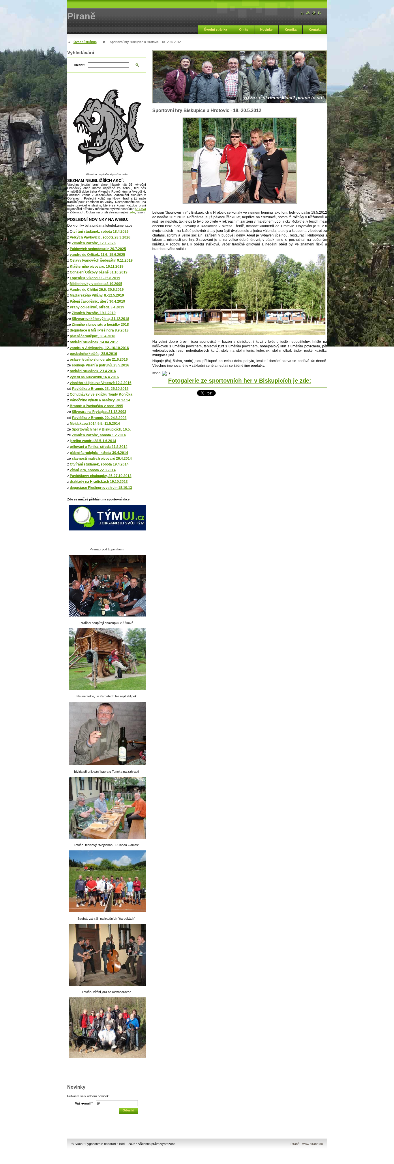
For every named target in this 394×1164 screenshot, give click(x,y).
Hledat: (79, 65)
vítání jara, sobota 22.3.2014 (93, 470)
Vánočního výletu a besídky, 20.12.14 (100, 400)
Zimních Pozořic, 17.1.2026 (94, 243)
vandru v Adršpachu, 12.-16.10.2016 (99, 348)
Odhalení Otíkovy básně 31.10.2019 (98, 272)
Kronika (291, 29)
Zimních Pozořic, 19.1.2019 (94, 313)
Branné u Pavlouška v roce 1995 (96, 406)
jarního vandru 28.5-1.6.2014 (93, 441)
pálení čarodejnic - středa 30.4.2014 (99, 453)
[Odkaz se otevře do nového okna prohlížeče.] (240, 161)
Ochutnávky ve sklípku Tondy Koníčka (101, 394)
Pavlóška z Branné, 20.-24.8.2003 (99, 418)
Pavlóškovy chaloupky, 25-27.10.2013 (101, 476)
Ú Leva (140, 209)
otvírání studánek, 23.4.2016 (93, 371)
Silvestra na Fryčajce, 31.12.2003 (99, 412)
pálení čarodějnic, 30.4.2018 (92, 336)
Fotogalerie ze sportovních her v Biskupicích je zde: (239, 380)
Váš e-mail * (84, 1103)
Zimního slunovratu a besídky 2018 (100, 325)
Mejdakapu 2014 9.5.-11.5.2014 (95, 424)
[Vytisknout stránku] (314, 13)
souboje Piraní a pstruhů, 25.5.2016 (100, 365)
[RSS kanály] (319, 13)
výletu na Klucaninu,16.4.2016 (94, 377)
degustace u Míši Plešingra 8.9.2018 (99, 330)
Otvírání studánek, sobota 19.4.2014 (99, 464)
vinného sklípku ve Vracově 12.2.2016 (101, 383)
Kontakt (315, 29)
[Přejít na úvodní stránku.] (302, 13)
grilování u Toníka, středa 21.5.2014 (98, 447)
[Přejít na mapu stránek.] (308, 13)
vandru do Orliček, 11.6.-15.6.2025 (97, 255)
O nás (243, 29)
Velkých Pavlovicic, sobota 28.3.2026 (100, 237)
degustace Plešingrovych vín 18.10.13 (101, 488)
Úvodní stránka (215, 29)
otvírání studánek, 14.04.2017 (94, 342)
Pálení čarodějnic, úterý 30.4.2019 (97, 301)
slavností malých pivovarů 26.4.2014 (102, 459)
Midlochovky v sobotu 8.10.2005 (96, 284)
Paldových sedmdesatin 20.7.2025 (98, 249)
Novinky (266, 29)
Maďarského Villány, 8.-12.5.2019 (97, 295)
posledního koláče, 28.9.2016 (93, 354)
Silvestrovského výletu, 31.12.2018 (100, 319)
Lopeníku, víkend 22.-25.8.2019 (95, 278)
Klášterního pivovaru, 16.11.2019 (96, 267)
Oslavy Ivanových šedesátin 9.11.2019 (101, 260)
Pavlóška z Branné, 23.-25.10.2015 (100, 389)
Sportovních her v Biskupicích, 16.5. (101, 429)
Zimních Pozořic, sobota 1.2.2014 (99, 435)
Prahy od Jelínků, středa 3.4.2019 (97, 307)
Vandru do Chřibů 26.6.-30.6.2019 (97, 290)
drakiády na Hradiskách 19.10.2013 (99, 482)
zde (132, 212)
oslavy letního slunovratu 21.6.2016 (99, 359)
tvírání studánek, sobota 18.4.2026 (100, 232)
